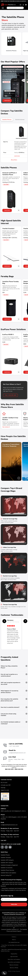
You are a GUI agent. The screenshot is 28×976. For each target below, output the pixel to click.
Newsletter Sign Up (7, 896)
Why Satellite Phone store (14, 942)
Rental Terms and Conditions (14, 959)
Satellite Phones (5, 855)
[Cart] (26, 5)
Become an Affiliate (14, 967)
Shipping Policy (14, 953)
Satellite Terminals (6, 857)
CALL (10, 395)
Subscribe (14, 904)
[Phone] (20, 5)
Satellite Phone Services (7, 870)
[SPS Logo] (8, 6)
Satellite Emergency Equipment (9, 865)
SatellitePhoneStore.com (10, 913)
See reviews (5, 427)
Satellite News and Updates (8, 873)
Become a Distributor (14, 965)
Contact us (14, 936)
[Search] (22, 8)
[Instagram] (6, 847)
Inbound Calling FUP (6, 875)
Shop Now (7, 100)
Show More (14, 160)
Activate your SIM (5, 785)
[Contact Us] (4, 973)
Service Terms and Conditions (14, 962)
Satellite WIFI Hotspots (7, 860)
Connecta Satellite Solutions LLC (14, 914)
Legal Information (14, 956)
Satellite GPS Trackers (7, 863)
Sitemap (3, 787)
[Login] (23, 5)
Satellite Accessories (6, 868)
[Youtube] (10, 847)
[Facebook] (2, 847)
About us (14, 939)
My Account (4, 782)
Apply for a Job (5, 790)
